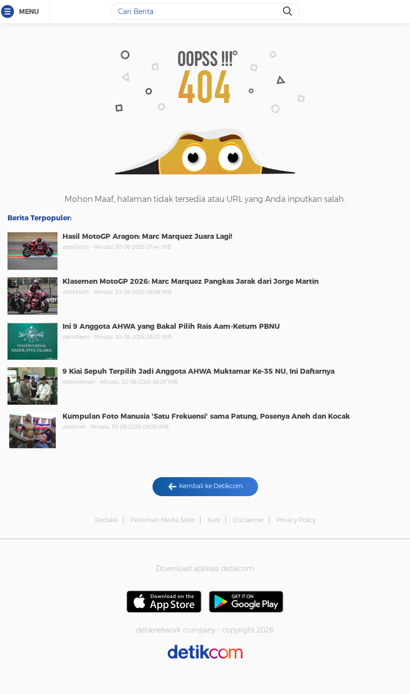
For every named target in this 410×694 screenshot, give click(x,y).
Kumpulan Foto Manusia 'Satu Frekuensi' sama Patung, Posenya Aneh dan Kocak (206, 416)
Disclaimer (248, 520)
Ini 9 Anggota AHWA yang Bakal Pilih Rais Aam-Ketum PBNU (171, 326)
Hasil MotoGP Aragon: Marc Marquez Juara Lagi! (147, 236)
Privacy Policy (296, 520)
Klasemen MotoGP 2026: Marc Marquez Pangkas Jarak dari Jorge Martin (190, 281)
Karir (214, 520)
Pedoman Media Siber (162, 520)
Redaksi (106, 520)
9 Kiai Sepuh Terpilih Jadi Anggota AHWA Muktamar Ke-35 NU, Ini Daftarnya (198, 371)
